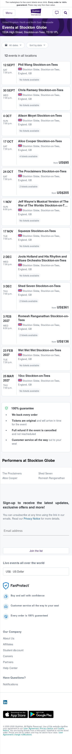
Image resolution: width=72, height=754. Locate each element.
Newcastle (48, 22)
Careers (8, 656)
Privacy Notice (32, 518)
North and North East (30, 22)
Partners (8, 661)
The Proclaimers (12, 473)
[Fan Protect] (16, 586)
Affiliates (8, 644)
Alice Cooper (9, 478)
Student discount (13, 650)
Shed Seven (45, 473)
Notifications (10, 684)
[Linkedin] (5, 702)
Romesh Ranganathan (51, 478)
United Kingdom (10, 22)
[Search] (65, 12)
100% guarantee (22, 408)
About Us (8, 638)
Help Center (10, 667)
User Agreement (31, 728)
